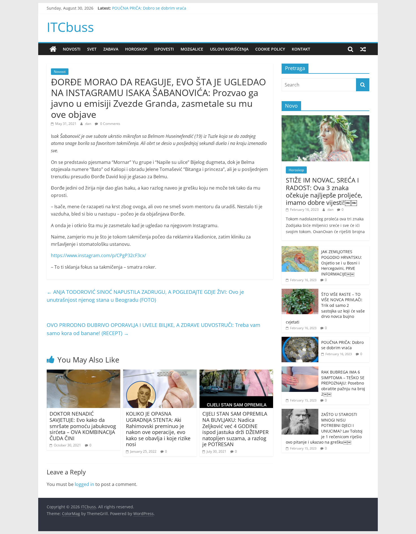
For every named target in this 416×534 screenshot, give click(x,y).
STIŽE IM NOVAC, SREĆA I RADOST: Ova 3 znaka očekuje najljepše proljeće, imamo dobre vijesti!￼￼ (324, 191)
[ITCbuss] (53, 49)
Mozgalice (192, 49)
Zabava (110, 49)
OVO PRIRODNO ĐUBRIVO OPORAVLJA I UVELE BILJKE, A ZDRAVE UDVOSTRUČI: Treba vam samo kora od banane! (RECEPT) (153, 329)
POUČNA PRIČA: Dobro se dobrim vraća (149, 8)
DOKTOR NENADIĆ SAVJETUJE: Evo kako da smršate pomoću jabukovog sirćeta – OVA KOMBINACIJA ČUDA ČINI (83, 425)
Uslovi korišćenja (229, 49)
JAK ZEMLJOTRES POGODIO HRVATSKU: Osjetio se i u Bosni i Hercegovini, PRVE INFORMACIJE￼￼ (341, 262)
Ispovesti (164, 49)
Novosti (71, 49)
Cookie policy (270, 49)
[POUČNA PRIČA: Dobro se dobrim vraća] (300, 339)
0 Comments (109, 123)
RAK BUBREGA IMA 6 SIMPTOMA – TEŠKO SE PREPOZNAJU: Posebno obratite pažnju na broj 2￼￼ (343, 383)
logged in (84, 484)
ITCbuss (70, 27)
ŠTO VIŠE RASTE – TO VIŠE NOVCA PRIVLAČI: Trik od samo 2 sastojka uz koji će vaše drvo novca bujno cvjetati (325, 308)
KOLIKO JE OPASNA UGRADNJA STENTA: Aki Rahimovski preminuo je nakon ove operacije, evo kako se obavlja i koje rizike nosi (158, 429)
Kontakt (301, 49)
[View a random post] (363, 49)
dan (88, 123)
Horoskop (136, 49)
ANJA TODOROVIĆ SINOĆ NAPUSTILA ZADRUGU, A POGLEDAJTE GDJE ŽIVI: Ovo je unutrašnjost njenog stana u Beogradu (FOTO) (145, 295)
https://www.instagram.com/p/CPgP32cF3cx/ (98, 255)
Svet (92, 49)
